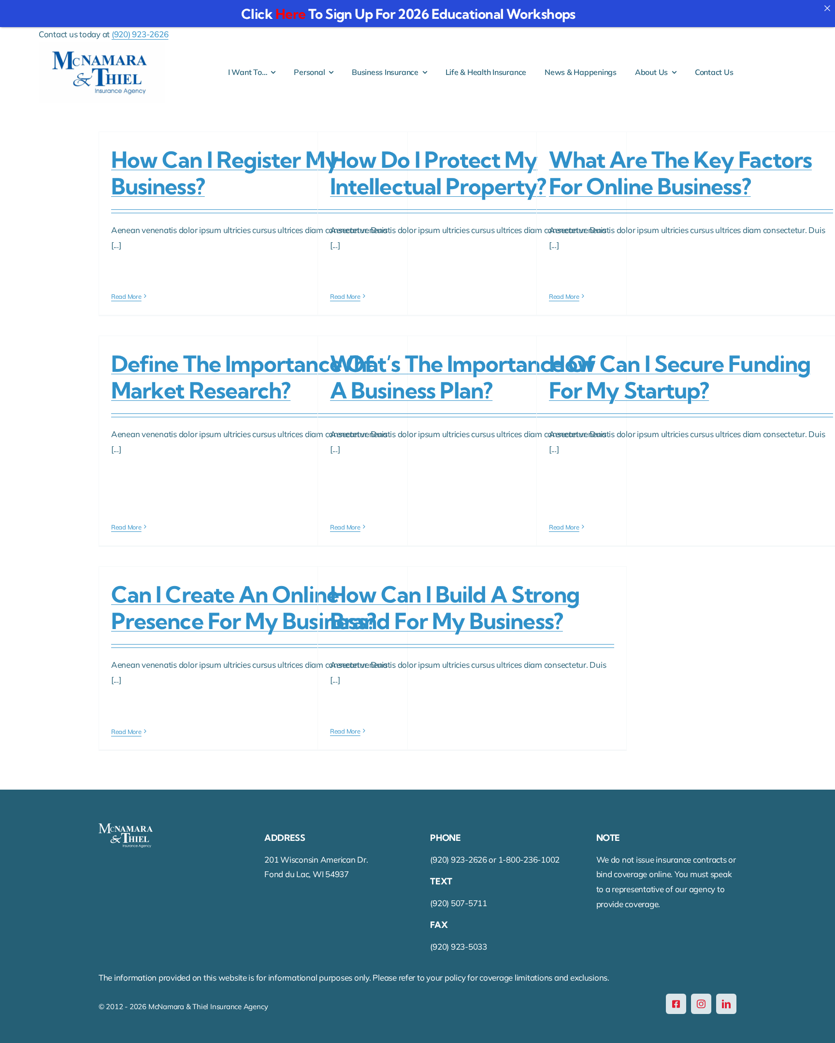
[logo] (102, 46)
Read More (126, 296)
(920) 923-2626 (140, 34)
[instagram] (701, 1004)
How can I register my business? (224, 173)
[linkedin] (726, 1004)
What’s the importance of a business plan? (463, 377)
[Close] (827, 8)
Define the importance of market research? (242, 377)
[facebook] (676, 1004)
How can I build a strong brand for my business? (454, 608)
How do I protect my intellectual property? (438, 173)
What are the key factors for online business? (680, 173)
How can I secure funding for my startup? (679, 377)
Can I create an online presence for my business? (243, 608)
